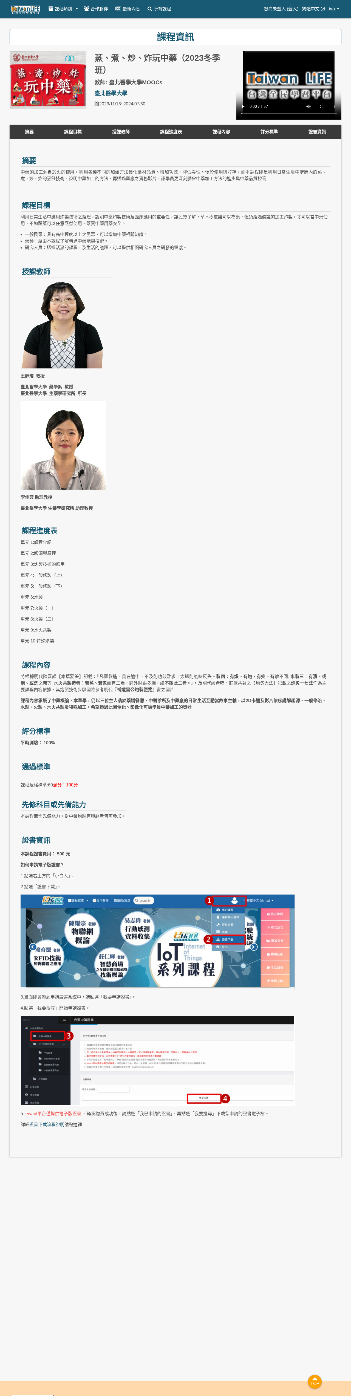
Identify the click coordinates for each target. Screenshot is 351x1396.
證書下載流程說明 (46, 1124)
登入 (292, 9)
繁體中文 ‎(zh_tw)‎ (319, 9)
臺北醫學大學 (111, 93)
